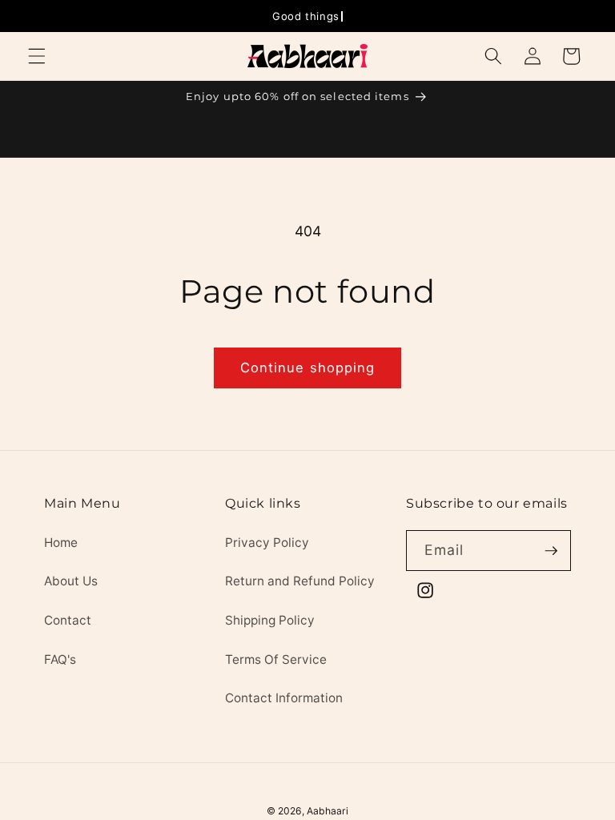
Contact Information (284, 697)
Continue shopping (308, 368)
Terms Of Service (276, 659)
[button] (37, 56)
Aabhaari (327, 811)
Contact (67, 620)
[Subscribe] (551, 551)
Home (61, 542)
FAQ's (60, 659)
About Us (71, 581)
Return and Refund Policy (300, 581)
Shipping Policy (270, 620)
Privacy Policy (267, 542)
